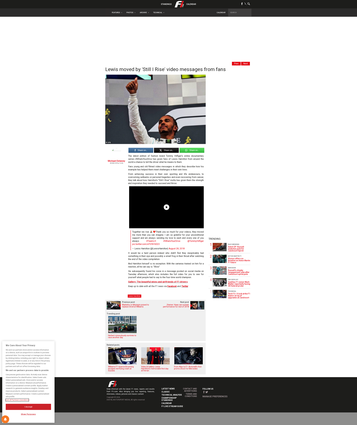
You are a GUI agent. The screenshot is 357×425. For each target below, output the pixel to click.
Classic (165, 392)
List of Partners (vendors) (17, 400)
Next (245, 63)
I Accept (28, 407)
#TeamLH (151, 241)
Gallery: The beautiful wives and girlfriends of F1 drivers (158, 281)
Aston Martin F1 (235, 256)
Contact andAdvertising (190, 390)
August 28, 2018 (177, 248)
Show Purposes (28, 414)
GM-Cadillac (233, 279)
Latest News (168, 389)
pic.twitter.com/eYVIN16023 (146, 244)
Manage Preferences (214, 396)
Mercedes (232, 268)
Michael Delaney (116, 161)
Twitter (184, 286)
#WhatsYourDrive (171, 241)
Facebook (172, 286)
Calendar (191, 4)
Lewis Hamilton (134, 296)
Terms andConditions (191, 395)
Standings (166, 4)
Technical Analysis (171, 395)
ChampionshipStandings (169, 399)
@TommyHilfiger (196, 241)
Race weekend (233, 244)
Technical (232, 291)
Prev (236, 63)
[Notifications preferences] (5, 419)
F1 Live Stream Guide (172, 406)
